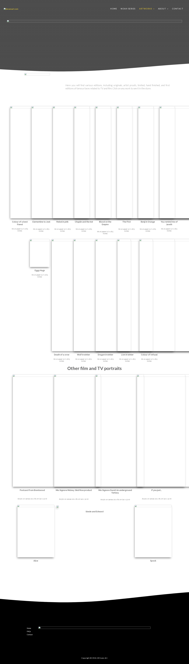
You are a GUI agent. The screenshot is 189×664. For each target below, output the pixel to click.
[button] (153, 9)
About (162, 9)
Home (113, 9)
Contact (177, 9)
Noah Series (128, 9)
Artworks (145, 9)
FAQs (29, 631)
